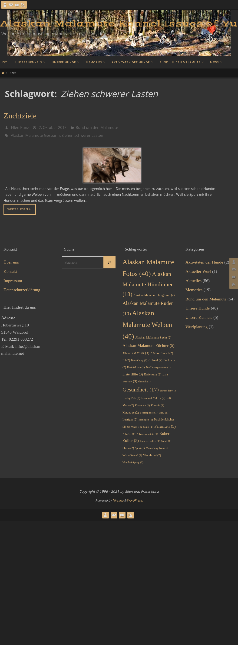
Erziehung (152, 372)
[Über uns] (5, 5)
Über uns (11, 259)
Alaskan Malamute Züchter (148, 343)
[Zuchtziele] (112, 162)
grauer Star (168, 388)
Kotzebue (130, 409)
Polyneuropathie (147, 431)
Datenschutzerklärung (21, 287)
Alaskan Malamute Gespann (35, 133)
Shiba (128, 445)
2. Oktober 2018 (52, 127)
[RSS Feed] (23, 5)
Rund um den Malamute (97, 127)
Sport (140, 445)
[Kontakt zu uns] (11, 5)
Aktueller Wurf (198, 269)
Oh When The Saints (140, 424)
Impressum (12, 278)
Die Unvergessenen (158, 365)
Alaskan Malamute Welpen (147, 322)
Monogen (146, 417)
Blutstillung (139, 358)
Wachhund (152, 452)
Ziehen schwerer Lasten (82, 133)
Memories (193, 287)
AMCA (141, 350)
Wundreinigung (132, 460)
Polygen (128, 431)
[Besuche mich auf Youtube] (17, 5)
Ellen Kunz (20, 127)
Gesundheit (140, 387)
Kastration (142, 403)
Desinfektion (136, 365)
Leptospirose (149, 410)
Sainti (166, 438)
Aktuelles (193, 278)
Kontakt (10, 269)
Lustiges (129, 417)
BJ (126, 357)
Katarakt (157, 403)
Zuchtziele (19, 115)
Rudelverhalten (150, 438)
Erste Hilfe (132, 372)
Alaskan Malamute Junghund (154, 292)
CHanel (155, 357)
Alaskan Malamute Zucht (153, 334)
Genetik (144, 379)
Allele (127, 350)
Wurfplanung (196, 324)
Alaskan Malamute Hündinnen (148, 281)
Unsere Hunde (197, 305)
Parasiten (165, 423)
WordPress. (135, 498)
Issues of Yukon (153, 395)
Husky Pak (131, 395)
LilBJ (163, 410)
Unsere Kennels (198, 315)
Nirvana (117, 498)
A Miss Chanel (161, 350)
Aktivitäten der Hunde (204, 259)
